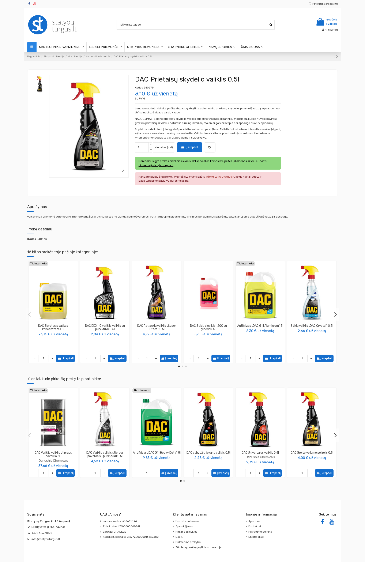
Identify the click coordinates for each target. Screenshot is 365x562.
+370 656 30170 (41, 533)
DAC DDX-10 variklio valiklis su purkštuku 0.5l (105, 327)
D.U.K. (179, 536)
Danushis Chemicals (53, 461)
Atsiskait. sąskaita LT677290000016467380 (131, 536)
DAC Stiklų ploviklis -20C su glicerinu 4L (208, 327)
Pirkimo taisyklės (186, 531)
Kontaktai (254, 526)
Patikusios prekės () (325, 3)
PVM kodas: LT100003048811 (121, 526)
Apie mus (254, 521)
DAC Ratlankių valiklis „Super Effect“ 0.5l (156, 327)
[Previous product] (335, 56)
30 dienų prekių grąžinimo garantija (199, 547)
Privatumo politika (260, 531)
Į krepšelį (192, 147)
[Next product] (337, 56)
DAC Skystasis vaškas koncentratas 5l (53, 327)
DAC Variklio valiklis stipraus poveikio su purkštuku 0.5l (105, 454)
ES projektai (256, 536)
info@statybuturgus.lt (45, 539)
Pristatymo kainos (187, 521)
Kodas (139, 87)
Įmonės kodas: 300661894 (120, 521)
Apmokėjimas (184, 526)
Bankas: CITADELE (114, 531)
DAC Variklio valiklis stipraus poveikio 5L (53, 454)
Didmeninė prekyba (188, 542)
